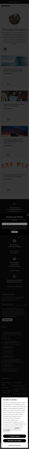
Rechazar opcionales (14, 441)
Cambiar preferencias (14, 445)
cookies (16, 428)
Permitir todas (14, 436)
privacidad (6, 430)
